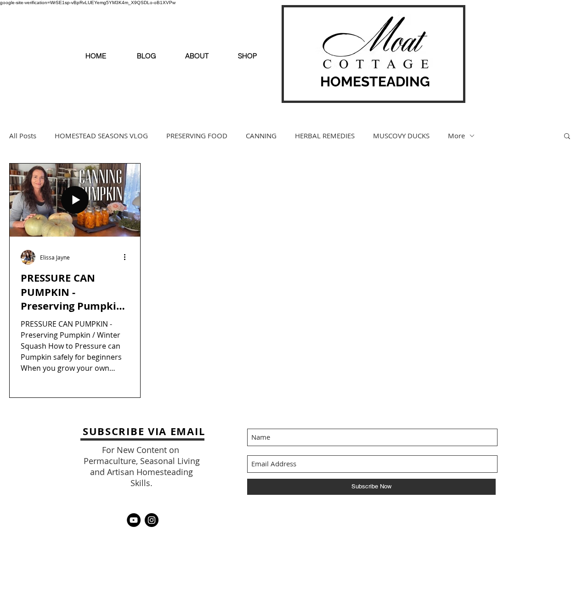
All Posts (22, 135)
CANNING (261, 135)
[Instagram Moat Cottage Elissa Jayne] (151, 520)
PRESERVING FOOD (196, 135)
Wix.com (434, 519)
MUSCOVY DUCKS (401, 135)
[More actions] (127, 257)
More (456, 135)
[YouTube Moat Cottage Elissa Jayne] (134, 520)
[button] (567, 137)
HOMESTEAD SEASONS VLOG (101, 135)
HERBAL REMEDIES (325, 135)
